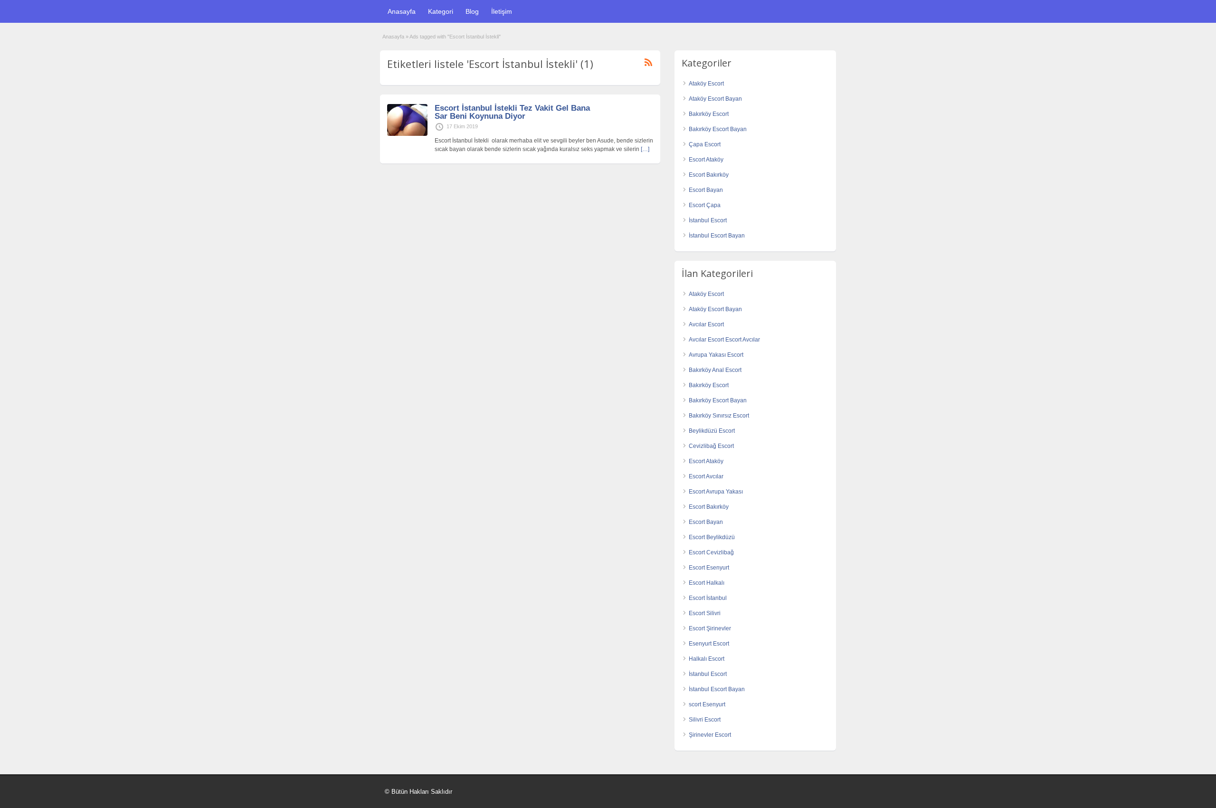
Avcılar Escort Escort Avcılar (724, 339)
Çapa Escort (705, 144)
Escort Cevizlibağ (711, 552)
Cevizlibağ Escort (711, 446)
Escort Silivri (705, 613)
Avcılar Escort (706, 324)
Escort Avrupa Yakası (716, 491)
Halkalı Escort (706, 659)
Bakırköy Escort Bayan (718, 129)
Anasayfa (402, 11)
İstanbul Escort (708, 220)
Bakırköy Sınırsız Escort (719, 415)
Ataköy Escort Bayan (715, 98)
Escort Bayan (706, 190)
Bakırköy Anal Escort (715, 370)
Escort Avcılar (706, 476)
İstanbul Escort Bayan (717, 235)
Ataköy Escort (706, 83)
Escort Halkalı (706, 583)
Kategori (440, 11)
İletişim (501, 11)
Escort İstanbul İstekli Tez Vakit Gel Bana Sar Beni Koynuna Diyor (512, 112)
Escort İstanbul (708, 598)
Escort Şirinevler (710, 628)
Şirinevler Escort (710, 735)
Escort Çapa (705, 205)
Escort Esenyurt (709, 567)
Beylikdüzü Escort (712, 431)
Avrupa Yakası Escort (716, 355)
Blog (472, 11)
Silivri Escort (705, 719)
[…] (645, 149)
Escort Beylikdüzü (712, 537)
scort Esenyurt (707, 704)
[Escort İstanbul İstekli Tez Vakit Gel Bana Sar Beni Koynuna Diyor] (407, 134)
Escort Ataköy (706, 159)
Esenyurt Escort (709, 643)
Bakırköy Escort (709, 114)
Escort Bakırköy (709, 174)
